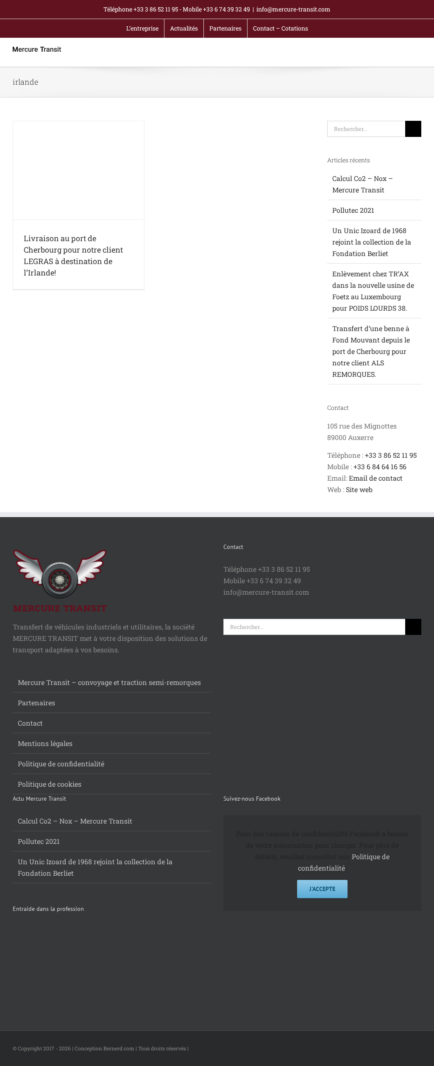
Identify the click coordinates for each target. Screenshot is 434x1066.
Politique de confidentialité (61, 763)
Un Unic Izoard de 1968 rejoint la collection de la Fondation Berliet (371, 242)
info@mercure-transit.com (293, 9)
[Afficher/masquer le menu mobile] (418, 53)
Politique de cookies (49, 783)
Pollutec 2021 (353, 210)
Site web (359, 489)
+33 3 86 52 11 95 (391, 455)
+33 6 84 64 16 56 (379, 466)
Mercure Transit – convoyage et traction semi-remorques (109, 682)
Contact (30, 722)
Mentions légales (45, 743)
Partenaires (36, 702)
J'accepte (322, 889)
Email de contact (376, 477)
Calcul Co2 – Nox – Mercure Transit (75, 820)
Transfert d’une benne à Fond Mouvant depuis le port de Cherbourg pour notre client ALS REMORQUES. (371, 351)
